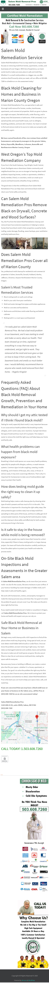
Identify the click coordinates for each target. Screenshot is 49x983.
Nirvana (24, 980)
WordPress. (31, 980)
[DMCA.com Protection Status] (4, 761)
